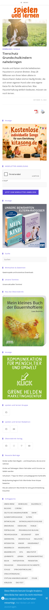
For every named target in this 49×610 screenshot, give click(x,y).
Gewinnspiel (9, 539)
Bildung (7, 508)
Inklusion (38, 539)
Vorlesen (8, 583)
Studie (34, 578)
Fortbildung (9, 530)
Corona (18, 508)
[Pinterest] (21, 445)
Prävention (33, 561)
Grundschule (24, 539)
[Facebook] (6, 412)
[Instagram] (14, 445)
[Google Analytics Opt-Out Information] (2, 599)
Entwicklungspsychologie (30, 521)
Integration (9, 543)
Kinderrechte (10, 552)
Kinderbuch (9, 548)
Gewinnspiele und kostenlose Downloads (18, 272)
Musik (6, 561)
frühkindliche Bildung (28, 530)
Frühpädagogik (10, 535)
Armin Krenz (9, 504)
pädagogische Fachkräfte (28, 565)
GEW (37, 535)
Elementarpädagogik (13, 517)
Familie (33, 526)
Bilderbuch (36, 504)
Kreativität (31, 552)
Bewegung (22, 504)
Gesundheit (26, 535)
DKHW (34, 513)
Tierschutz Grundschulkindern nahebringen (17, 57)
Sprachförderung (12, 574)
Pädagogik (8, 565)
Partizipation (18, 561)
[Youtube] (14, 429)
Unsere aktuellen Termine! (12, 284)
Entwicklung (9, 521)
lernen (20, 556)
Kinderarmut (33, 543)
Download (7, 49)
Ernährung (9, 526)
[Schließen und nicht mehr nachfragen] (47, 599)
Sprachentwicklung (22, 569)
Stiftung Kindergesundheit (16, 578)
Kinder (21, 543)
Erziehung (22, 526)
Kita (21, 552)
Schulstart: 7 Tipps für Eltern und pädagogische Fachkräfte (24, 476)
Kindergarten (24, 548)
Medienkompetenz (35, 556)
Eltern (29, 517)
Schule (17, 49)
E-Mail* (5, 181)
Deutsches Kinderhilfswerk (16, 513)
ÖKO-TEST (19, 583)
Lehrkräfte (9, 556)
